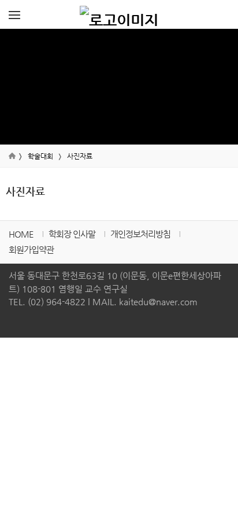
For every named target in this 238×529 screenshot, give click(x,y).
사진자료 (79, 156)
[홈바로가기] (119, 14)
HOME (21, 234)
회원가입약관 (31, 249)
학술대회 (40, 156)
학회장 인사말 (72, 234)
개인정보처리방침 (140, 234)
